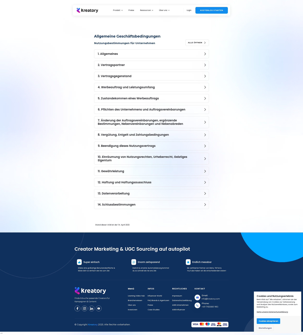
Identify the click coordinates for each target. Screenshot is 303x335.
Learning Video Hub (136, 296)
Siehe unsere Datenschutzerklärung (272, 312)
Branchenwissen (135, 300)
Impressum (177, 296)
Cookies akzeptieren (268, 321)
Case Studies (154, 309)
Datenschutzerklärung (182, 300)
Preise (150, 305)
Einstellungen (265, 328)
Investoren (132, 309)
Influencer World (155, 296)
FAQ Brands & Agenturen (158, 300)
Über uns (132, 305)
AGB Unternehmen (180, 305)
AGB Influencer (178, 309)
